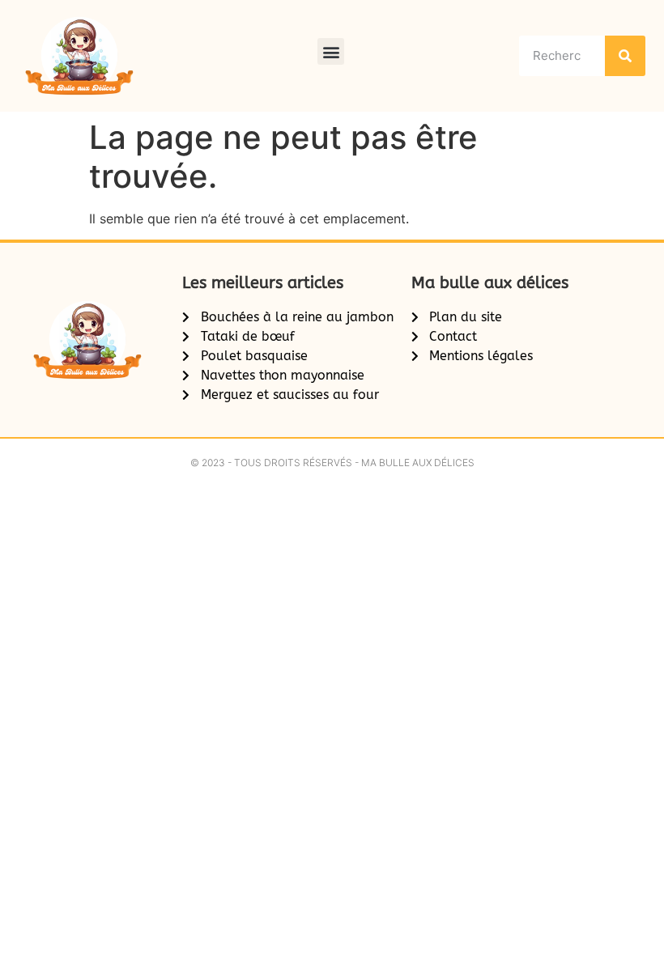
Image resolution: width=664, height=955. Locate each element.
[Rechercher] (625, 56)
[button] (330, 51)
